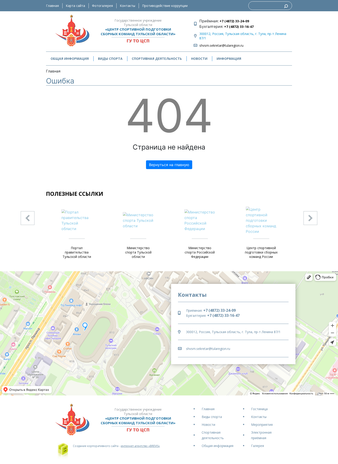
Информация (229, 58)
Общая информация (217, 446)
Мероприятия (262, 424)
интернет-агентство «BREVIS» (140, 446)
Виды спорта (212, 417)
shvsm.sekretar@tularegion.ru (221, 45)
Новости (199, 58)
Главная (52, 5)
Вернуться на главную (169, 164)
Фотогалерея (102, 5)
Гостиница (259, 409)
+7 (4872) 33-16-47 (238, 26)
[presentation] (27, 218)
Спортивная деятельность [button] (157, 58)
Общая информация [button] (70, 58)
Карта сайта (75, 5)
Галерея (257, 446)
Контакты (127, 5)
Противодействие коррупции (165, 5)
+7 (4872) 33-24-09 (234, 21)
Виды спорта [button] (110, 58)
